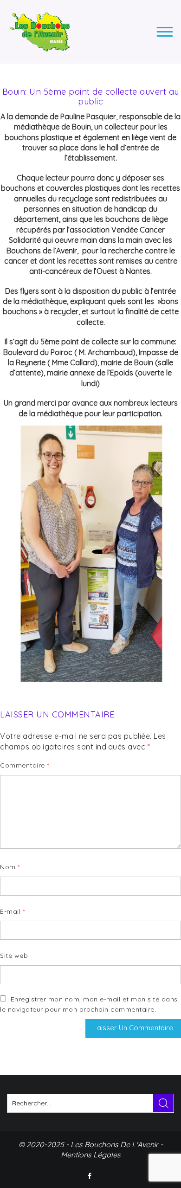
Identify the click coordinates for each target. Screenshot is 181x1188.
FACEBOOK (90, 1176)
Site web (14, 955)
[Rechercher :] (90, 1103)
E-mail (12, 911)
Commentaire (24, 765)
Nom (10, 867)
